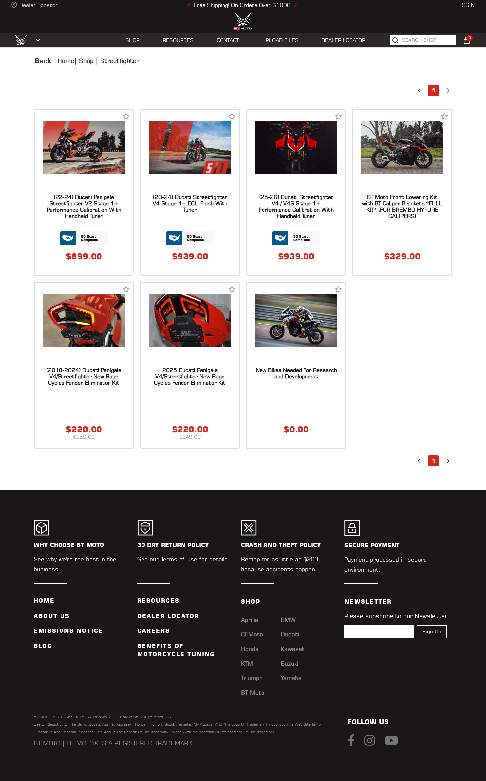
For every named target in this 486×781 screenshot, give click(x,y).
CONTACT (228, 40)
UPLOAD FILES (280, 40)
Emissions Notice (68, 631)
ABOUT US (52, 616)
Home (66, 61)
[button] (419, 90)
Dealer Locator (38, 5)
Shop (85, 61)
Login (466, 5)
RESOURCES (178, 40)
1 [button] (433, 90)
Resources (158, 600)
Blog (43, 646)
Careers (153, 631)
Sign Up (431, 632)
